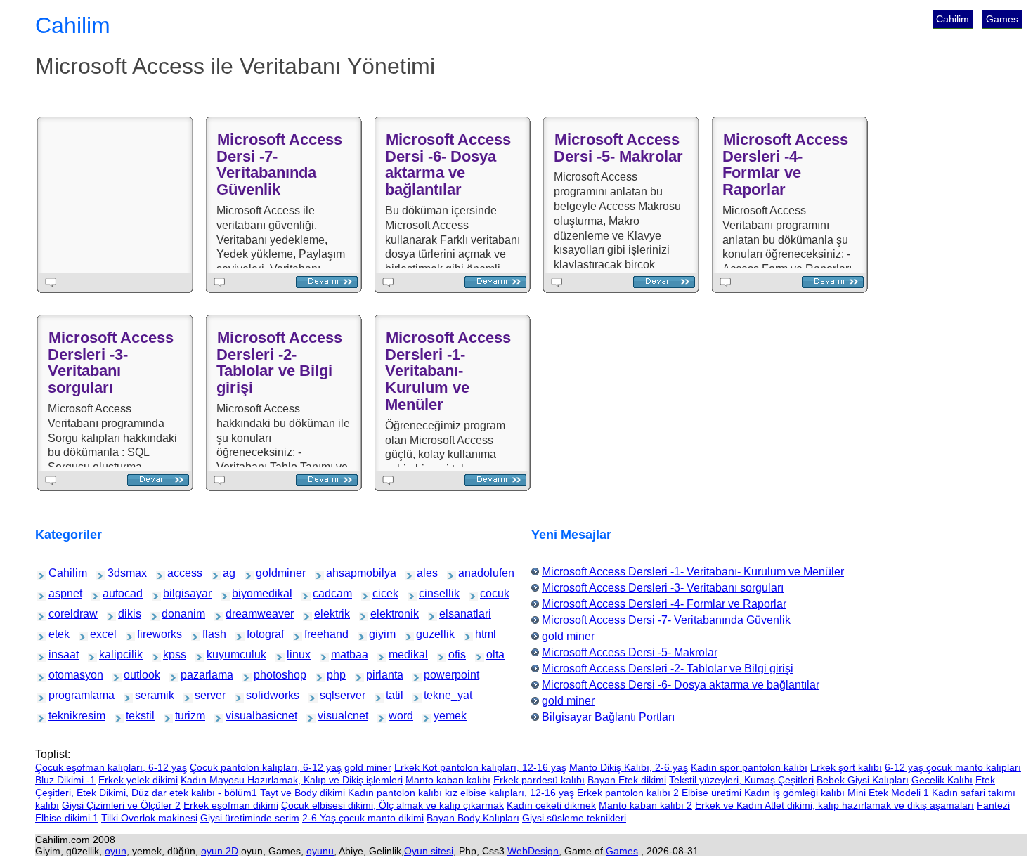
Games (1002, 19)
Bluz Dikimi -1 (65, 779)
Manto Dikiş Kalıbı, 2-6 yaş (628, 767)
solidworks (258, 695)
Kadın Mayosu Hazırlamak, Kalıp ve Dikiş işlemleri (292, 779)
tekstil (134, 716)
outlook (133, 675)
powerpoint (436, 675)
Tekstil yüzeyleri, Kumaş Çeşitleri (741, 779)
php (334, 675)
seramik (145, 695)
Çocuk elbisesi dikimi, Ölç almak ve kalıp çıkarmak (392, 805)
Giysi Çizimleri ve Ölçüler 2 (121, 805)
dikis (126, 614)
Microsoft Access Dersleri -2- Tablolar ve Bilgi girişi (279, 362)
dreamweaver (240, 614)
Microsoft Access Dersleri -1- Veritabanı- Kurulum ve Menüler (448, 371)
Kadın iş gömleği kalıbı (794, 792)
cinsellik (429, 593)
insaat (57, 654)
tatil (393, 695)
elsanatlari (451, 614)
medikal (399, 654)
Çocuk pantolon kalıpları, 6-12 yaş (266, 767)
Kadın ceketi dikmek (551, 805)
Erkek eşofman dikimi (230, 805)
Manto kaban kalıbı (447, 779)
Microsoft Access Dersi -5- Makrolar (618, 148)
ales (424, 573)
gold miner (568, 636)
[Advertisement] (118, 194)
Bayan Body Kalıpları (473, 817)
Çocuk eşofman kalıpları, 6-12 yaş (111, 767)
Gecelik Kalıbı (942, 779)
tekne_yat (435, 695)
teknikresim (61, 716)
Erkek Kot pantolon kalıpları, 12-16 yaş (480, 767)
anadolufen (470, 573)
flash (210, 634)
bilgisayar (174, 593)
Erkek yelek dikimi (138, 779)
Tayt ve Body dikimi (302, 792)
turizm (184, 716)
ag (229, 573)
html (482, 634)
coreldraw (60, 614)
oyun (115, 850)
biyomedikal (245, 593)
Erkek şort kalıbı (846, 767)
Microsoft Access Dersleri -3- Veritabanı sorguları (111, 362)
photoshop (266, 675)
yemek (443, 716)
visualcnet (330, 716)
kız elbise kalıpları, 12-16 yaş (509, 792)
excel (98, 634)
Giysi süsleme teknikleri (574, 817)
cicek (380, 593)
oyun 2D (219, 850)
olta (493, 654)
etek (55, 634)
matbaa (341, 654)
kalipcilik (110, 654)
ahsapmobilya (341, 573)
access (176, 573)
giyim (377, 634)
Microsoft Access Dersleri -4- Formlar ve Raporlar (785, 164)
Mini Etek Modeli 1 (888, 792)
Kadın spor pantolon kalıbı (749, 767)
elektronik (382, 614)
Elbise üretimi (711, 792)
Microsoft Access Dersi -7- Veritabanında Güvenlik (279, 164)
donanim (172, 614)
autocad (113, 593)
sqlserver (331, 695)
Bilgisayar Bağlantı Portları (608, 717)
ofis (455, 654)
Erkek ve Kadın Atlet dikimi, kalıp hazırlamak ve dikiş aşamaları (834, 805)
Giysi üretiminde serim (249, 817)
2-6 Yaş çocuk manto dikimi (363, 817)
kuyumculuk (220, 654)
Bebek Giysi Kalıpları (863, 779)
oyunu (320, 850)
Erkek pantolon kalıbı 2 (628, 792)
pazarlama (193, 675)
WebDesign (533, 850)
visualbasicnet (241, 716)
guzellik (426, 634)
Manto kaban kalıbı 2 (645, 805)
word (397, 716)
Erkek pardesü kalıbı (539, 779)
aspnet (57, 593)
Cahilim (952, 19)
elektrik (324, 614)
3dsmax (118, 573)
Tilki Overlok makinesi (149, 817)
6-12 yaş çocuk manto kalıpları (953, 767)
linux (294, 654)
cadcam (323, 593)
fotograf (256, 634)
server (203, 695)
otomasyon (61, 675)
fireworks (148, 634)
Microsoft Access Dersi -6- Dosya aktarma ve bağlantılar (448, 164)
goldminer (268, 573)
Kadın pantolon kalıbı (395, 792)
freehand (315, 634)
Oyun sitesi (428, 850)
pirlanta (376, 675)
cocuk (489, 593)
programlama (62, 695)
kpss (170, 654)
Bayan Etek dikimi (626, 779)
